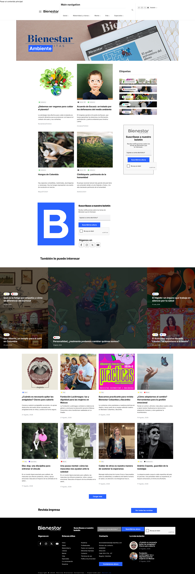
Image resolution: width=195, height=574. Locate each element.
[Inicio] (49, 11)
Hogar (127, 104)
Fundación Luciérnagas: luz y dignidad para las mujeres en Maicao (74, 400)
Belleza (127, 112)
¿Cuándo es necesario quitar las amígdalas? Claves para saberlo (148, 544)
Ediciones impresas (87, 551)
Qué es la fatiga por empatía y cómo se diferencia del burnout (23, 299)
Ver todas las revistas (144, 510)
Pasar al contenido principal (11, 2)
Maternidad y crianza (81, 16)
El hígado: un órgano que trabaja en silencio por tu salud (171, 299)
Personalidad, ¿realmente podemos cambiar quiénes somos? (86, 341)
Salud (65, 16)
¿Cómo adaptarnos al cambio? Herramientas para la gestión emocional (152, 400)
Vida (106, 16)
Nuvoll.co (106, 572)
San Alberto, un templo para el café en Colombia (23, 340)
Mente (97, 16)
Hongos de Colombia (48, 174)
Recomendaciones (130, 89)
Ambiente (128, 97)
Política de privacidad (88, 559)
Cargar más (97, 496)
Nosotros (65, 564)
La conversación (130, 82)
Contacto (84, 553)
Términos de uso (86, 556)
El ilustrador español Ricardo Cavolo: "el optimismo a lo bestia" (170, 340)
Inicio (63, 543)
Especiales (118, 16)
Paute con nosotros (87, 548)
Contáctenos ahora (110, 564)
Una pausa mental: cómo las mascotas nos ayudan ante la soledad (74, 469)
